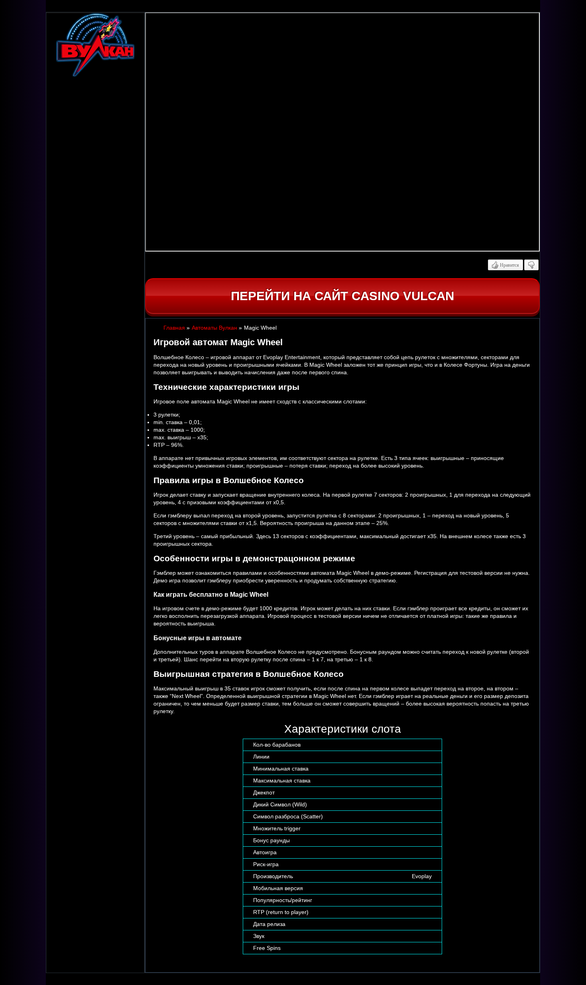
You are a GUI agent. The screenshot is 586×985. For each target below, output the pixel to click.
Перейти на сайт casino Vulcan (342, 296)
